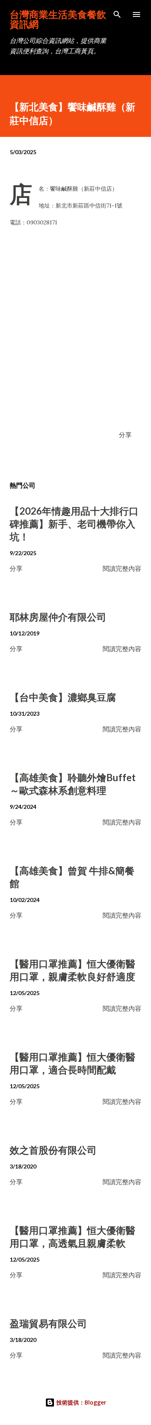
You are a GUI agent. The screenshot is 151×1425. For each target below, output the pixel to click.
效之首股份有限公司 (53, 1150)
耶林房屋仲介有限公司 (58, 617)
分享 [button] (125, 434)
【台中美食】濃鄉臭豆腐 (63, 697)
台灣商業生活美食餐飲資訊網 (58, 19)
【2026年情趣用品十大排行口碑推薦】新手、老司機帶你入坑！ (74, 523)
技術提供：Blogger (80, 1402)
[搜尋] (117, 14)
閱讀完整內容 (122, 568)
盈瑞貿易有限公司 (48, 1323)
